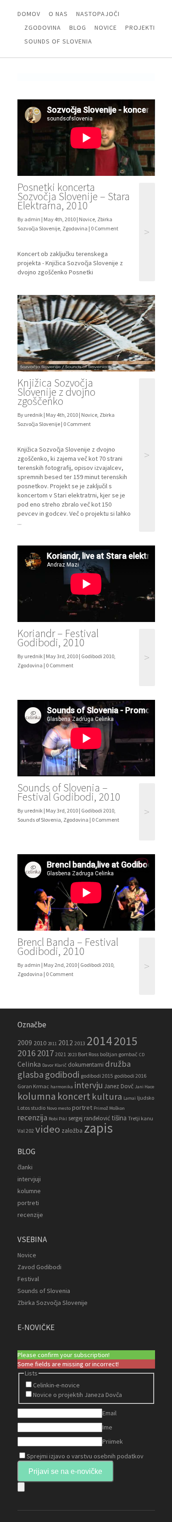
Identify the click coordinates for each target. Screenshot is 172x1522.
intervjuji (29, 1179)
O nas (58, 14)
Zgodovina (42, 27)
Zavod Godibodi (39, 1267)
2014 (99, 1040)
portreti (28, 1203)
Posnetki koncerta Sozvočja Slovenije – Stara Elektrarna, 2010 (73, 196)
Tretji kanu (140, 1118)
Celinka (29, 1064)
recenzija (32, 1118)
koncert (73, 1096)
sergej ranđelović (89, 1118)
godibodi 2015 (97, 1075)
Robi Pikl (58, 1119)
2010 (39, 1043)
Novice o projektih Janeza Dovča (77, 1395)
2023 (72, 1055)
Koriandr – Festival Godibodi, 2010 (58, 637)
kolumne (29, 1191)
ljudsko (145, 1097)
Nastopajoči (98, 14)
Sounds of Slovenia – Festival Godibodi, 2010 (69, 792)
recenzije (30, 1215)
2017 (45, 1052)
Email (109, 1413)
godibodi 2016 (130, 1075)
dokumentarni (86, 1065)
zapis (98, 1127)
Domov (28, 14)
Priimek (112, 1441)
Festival (28, 1279)
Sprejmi (85, 1456)
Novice (105, 27)
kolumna (36, 1096)
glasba (30, 1074)
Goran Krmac (33, 1086)
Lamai (129, 1098)
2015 (126, 1040)
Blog (77, 27)
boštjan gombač (119, 1054)
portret (82, 1107)
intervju (88, 1085)
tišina (119, 1117)
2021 (60, 1054)
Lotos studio (31, 1107)
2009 (24, 1042)
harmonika (61, 1087)
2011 (52, 1044)
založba (72, 1131)
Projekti (140, 27)
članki (25, 1167)
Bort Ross (88, 1054)
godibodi (62, 1074)
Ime (107, 1427)
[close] (21, 1487)
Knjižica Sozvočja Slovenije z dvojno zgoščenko (56, 392)
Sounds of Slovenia (58, 41)
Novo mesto (59, 1108)
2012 (65, 1042)
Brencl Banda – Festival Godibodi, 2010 (67, 946)
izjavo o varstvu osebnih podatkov (96, 1456)
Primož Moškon (109, 1108)
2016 (26, 1053)
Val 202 (25, 1130)
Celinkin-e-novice (56, 1385)
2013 (79, 1043)
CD (141, 1055)
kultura (107, 1096)
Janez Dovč (118, 1086)
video (47, 1129)
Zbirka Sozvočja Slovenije (52, 1302)
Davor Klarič (54, 1065)
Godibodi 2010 (97, 656)
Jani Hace (144, 1087)
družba (118, 1063)
